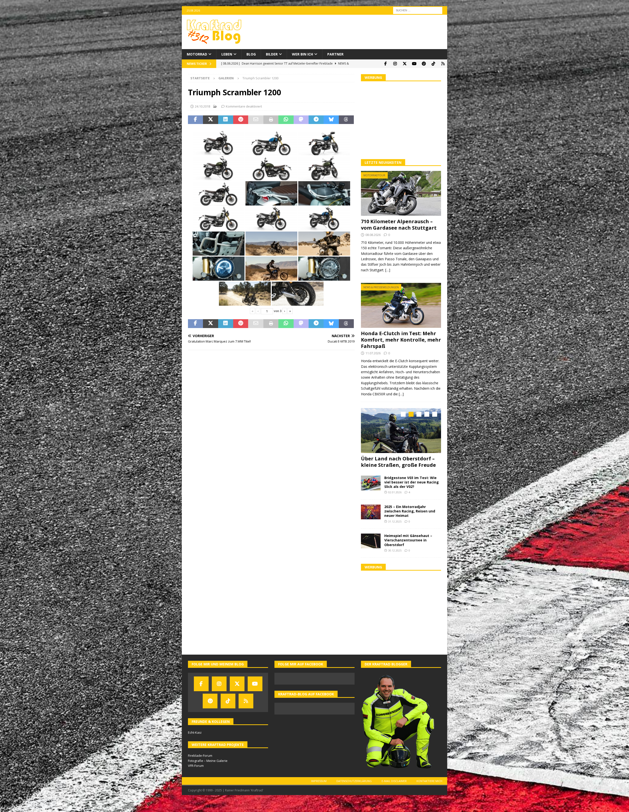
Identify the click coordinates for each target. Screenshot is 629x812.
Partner (335, 54)
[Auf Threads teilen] (346, 119)
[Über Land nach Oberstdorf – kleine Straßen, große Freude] (401, 430)
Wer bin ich (302, 54)
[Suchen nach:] (417, 10)
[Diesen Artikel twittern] (210, 119)
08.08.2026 (373, 235)
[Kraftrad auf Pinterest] (423, 63)
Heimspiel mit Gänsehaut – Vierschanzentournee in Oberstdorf (408, 539)
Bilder (272, 54)
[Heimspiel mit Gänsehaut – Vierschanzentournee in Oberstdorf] (371, 539)
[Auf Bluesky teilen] (331, 119)
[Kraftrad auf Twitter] (404, 63)
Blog (251, 54)
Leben (226, 54)
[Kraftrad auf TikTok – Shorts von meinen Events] (433, 63)
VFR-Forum (196, 764)
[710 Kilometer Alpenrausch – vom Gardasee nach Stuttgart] (401, 193)
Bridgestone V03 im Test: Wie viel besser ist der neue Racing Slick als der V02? (411, 481)
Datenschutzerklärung (354, 780)
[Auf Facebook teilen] (195, 119)
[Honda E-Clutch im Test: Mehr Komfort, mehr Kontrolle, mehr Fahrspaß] (401, 305)
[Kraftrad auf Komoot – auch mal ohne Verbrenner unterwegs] (443, 63)
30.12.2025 (394, 549)
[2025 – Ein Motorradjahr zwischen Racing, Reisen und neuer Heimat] (371, 510)
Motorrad (197, 54)
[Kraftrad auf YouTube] (414, 63)
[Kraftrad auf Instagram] (395, 63)
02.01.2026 (394, 491)
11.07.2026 (373, 353)
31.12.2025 (394, 520)
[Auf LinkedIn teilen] (225, 119)
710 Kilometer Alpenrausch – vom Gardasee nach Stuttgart (399, 224)
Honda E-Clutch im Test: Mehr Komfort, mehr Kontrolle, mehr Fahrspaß (401, 339)
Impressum (319, 780)
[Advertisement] (401, 119)
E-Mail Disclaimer (394, 780)
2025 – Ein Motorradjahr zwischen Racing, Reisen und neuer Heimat (409, 510)
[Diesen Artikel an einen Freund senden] (255, 119)
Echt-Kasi (194, 731)
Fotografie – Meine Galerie (208, 759)
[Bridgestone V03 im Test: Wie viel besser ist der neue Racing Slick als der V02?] (371, 481)
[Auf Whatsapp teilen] (285, 119)
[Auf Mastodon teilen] (301, 119)
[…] (387, 270)
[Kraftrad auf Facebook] (385, 63)
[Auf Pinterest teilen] (240, 119)
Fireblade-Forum (200, 754)
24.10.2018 (202, 106)
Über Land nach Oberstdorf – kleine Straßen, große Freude (398, 461)
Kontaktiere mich (429, 780)
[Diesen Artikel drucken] (270, 119)
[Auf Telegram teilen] (316, 119)
